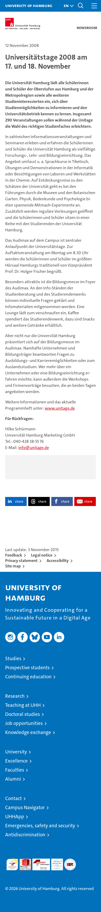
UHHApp (14, 816)
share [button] (19, 501)
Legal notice (41, 555)
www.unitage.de (60, 408)
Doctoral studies (22, 714)
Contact (13, 798)
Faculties (14, 770)
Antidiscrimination (25, 834)
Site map (13, 566)
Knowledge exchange (28, 732)
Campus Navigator (25, 807)
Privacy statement (21, 560)
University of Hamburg (28, 5)
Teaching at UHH (23, 705)
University (16, 752)
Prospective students (27, 667)
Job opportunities (24, 723)
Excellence (16, 761)
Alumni (13, 779)
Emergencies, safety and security (40, 825)
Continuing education (28, 676)
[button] (67, 6)
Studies (13, 658)
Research (15, 696)
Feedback (13, 555)
